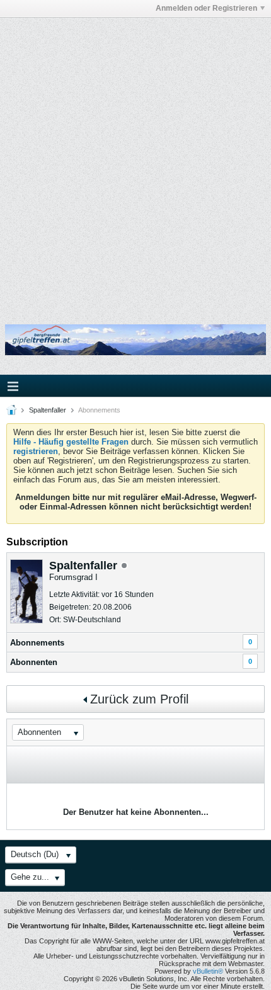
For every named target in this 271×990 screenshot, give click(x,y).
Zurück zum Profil (139, 699)
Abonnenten (33, 662)
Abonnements (37, 642)
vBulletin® (208, 971)
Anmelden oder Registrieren (206, 8)
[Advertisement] (135, 162)
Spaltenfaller (47, 410)
